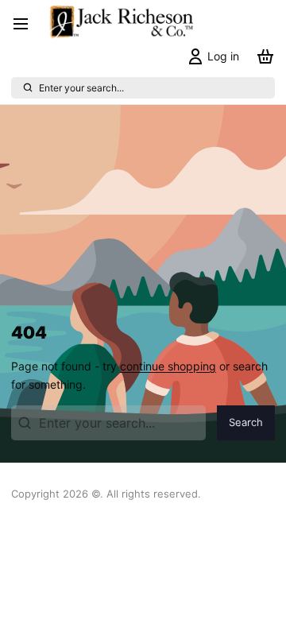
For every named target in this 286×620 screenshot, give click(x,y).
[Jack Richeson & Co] (120, 23)
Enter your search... (81, 88)
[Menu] (26, 24)
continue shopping (168, 366)
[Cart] (262, 56)
